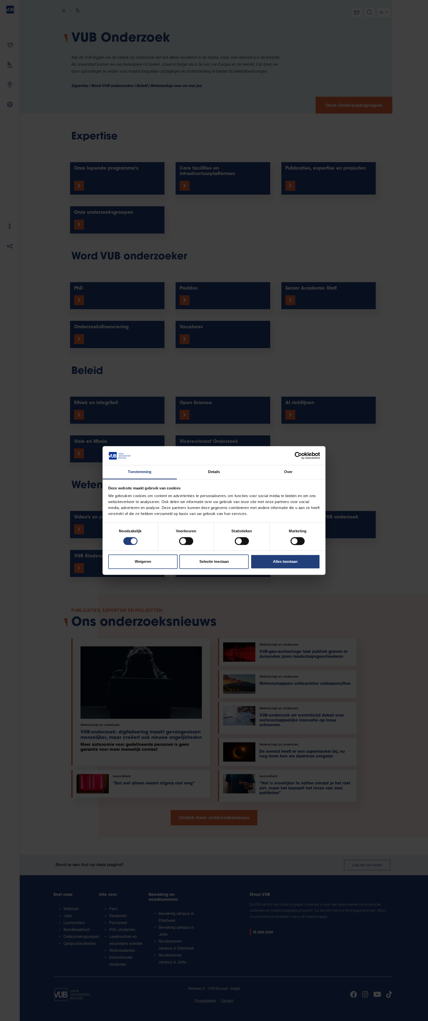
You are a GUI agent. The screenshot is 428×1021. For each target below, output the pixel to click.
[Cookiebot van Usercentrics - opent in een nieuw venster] (298, 455)
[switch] (186, 541)
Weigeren (143, 562)
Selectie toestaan (214, 562)
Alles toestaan (285, 562)
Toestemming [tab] (139, 472)
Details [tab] (214, 472)
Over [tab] (288, 472)
